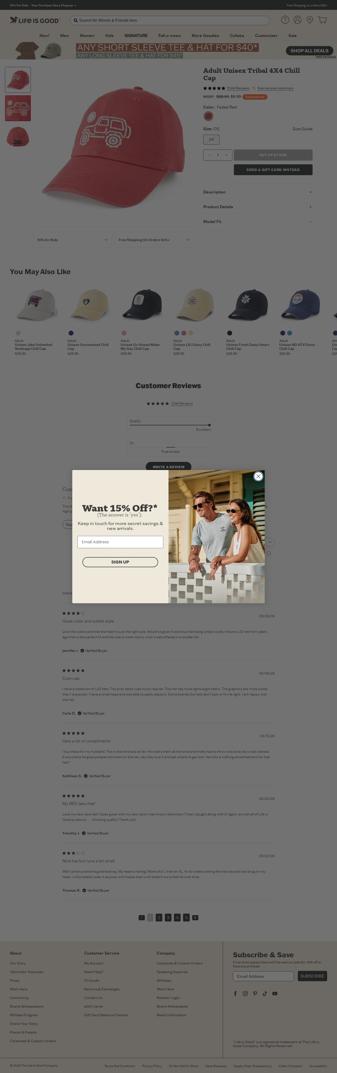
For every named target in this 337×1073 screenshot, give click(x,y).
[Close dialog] (258, 476)
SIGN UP (120, 562)
